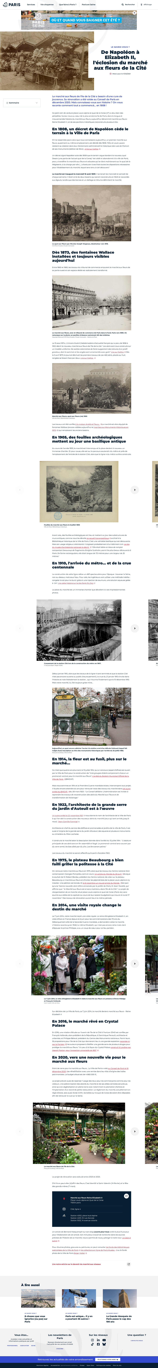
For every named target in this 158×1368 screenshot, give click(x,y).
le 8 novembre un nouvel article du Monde (101, 883)
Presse (82, 1365)
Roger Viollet (79, 1253)
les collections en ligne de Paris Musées (98, 1250)
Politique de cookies (103, 1365)
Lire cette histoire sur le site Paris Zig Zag (75, 583)
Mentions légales (42, 1365)
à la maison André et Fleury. (87, 424)
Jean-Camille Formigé (67, 821)
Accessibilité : (64, 1365)
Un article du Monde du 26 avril (108, 874)
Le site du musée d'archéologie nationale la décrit (91, 545)
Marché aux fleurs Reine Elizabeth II (86, 1198)
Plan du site (117, 1365)
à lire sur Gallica (91, 149)
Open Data (90, 1365)
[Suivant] (135, 490)
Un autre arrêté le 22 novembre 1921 (67, 815)
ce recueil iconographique (98, 538)
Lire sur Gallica (117, 352)
